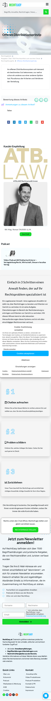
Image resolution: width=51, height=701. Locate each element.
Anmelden (25, 621)
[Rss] (16, 694)
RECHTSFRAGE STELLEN (25, 530)
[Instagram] (13, 694)
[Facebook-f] (4, 694)
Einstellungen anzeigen (25, 366)
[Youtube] (10, 694)
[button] (8, 122)
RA (6, 229)
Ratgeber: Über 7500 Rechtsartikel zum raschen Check (20, 58)
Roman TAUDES (19, 229)
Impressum (45, 371)
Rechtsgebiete (6, 56)
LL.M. (29, 229)
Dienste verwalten (10, 349)
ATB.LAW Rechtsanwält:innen (25, 181)
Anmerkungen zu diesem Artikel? (20, 104)
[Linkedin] (7, 694)
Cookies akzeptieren (25, 353)
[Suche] (46, 11)
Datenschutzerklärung (36, 616)
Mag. (10, 229)
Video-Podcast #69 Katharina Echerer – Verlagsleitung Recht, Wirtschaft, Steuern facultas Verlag (25, 262)
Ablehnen (25, 360)
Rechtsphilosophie (7, 61)
